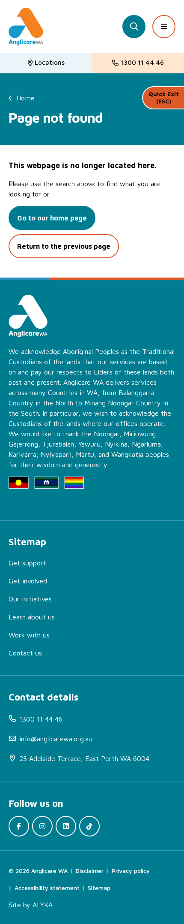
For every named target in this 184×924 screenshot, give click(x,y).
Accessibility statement (47, 887)
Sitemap (99, 887)
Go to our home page (52, 218)
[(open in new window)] (19, 826)
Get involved (28, 581)
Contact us (25, 653)
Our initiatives (30, 599)
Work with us (29, 635)
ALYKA (43, 905)
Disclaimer (90, 870)
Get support (27, 563)
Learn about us (32, 617)
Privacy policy (131, 870)
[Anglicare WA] (26, 26)
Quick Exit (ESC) (163, 97)
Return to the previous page (63, 246)
